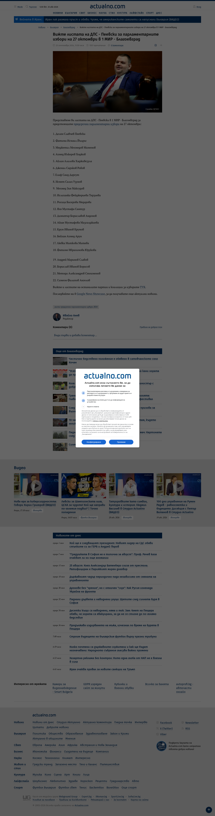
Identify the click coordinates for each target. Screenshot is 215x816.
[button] (107, 406)
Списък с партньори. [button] (100, 421)
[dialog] (107, 408)
